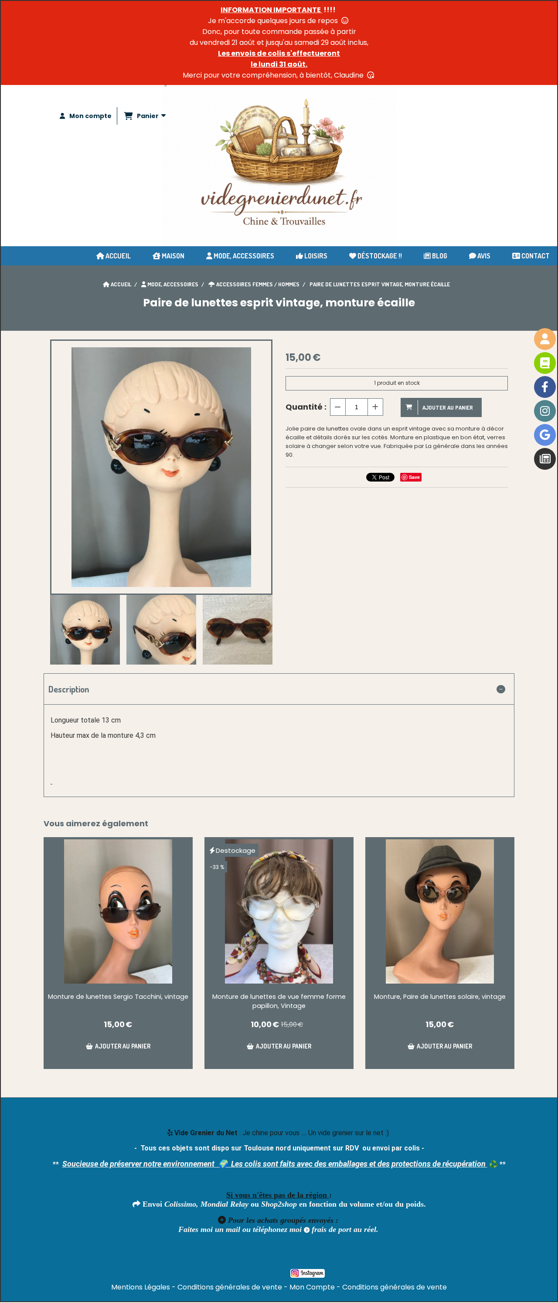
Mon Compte (312, 1287)
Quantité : (306, 406)
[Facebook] (545, 387)
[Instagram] (545, 411)
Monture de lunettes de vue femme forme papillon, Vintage (279, 1001)
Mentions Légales (140, 1287)
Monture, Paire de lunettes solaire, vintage (440, 996)
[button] (260, 630)
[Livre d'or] (545, 363)
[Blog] (545, 459)
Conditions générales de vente (229, 1287)
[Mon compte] (545, 339)
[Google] (545, 435)
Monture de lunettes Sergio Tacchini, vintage (118, 996)
